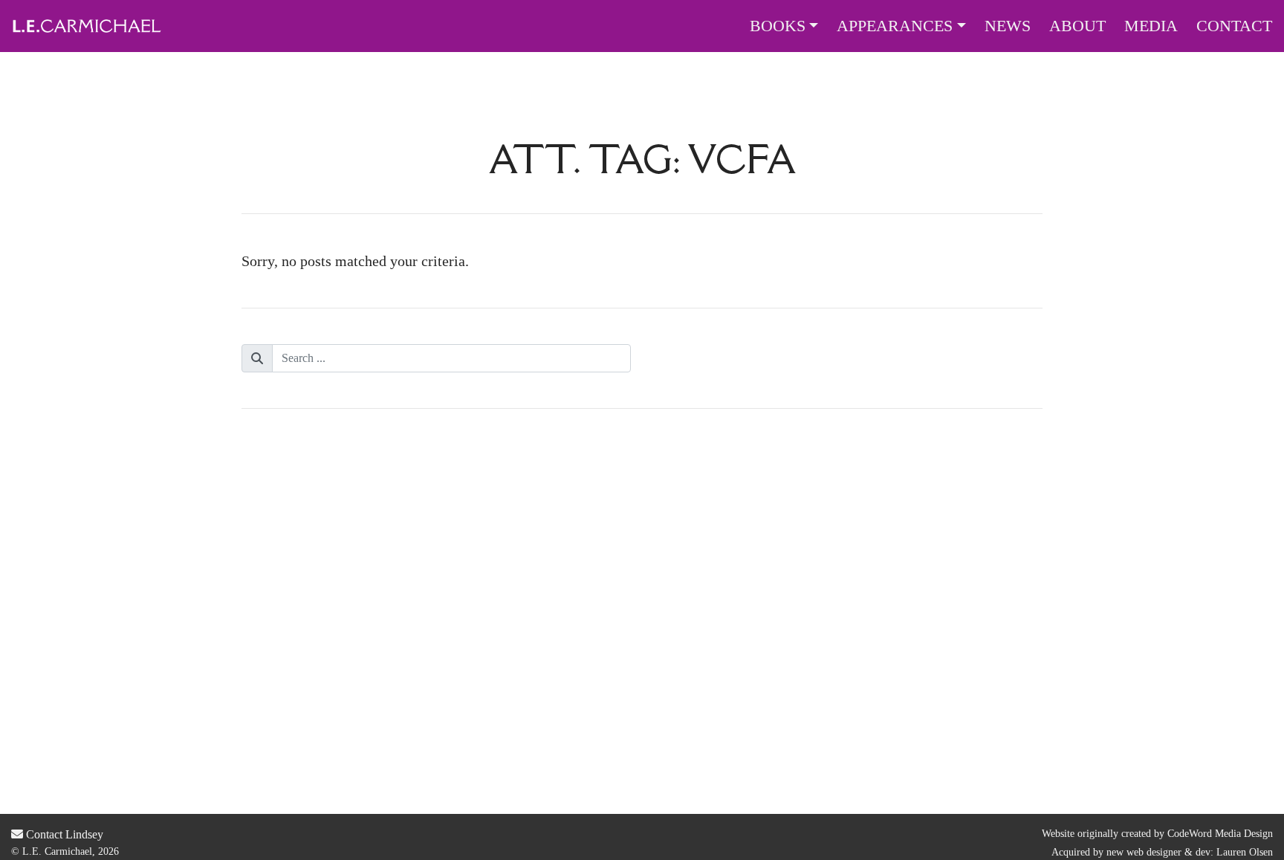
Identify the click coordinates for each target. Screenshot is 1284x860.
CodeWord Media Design (1220, 833)
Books (777, 26)
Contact (1234, 26)
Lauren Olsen (1244, 852)
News (1008, 26)
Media (1151, 26)
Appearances (895, 26)
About (1077, 26)
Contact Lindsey (63, 834)
